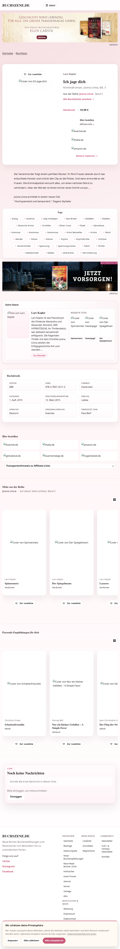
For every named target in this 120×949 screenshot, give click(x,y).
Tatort (87, 246)
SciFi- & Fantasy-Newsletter (107, 848)
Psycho (64, 239)
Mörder (19, 239)
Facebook (7, 871)
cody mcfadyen (50, 218)
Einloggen (16, 796)
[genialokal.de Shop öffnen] (21, 456)
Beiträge (68, 845)
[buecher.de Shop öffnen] (87, 131)
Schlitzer (102, 239)
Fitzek (82, 225)
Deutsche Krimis (26, 225)
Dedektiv (89, 218)
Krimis (94, 232)
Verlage (67, 891)
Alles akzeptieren (54, 940)
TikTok (6, 861)
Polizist (49, 239)
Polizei (34, 239)
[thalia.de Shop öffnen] (87, 140)
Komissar (16, 232)
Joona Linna (86, 93)
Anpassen (13, 940)
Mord (108, 232)
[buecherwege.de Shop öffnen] (60, 456)
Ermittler (46, 225)
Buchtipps (21, 53)
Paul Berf (86, 413)
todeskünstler (32, 252)
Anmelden (88, 845)
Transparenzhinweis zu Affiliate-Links (28, 465)
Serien (67, 886)
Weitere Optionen (85, 155)
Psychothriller (83, 239)
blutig (15, 218)
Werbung (68, 908)
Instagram (8, 866)
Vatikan (50, 252)
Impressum (69, 913)
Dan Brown (71, 218)
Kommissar (52, 232)
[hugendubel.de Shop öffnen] (99, 456)
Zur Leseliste (35, 74)
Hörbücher (69, 871)
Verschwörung (90, 252)
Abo (66, 896)
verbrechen (68, 252)
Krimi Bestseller (74, 232)
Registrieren (89, 850)
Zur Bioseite (39, 355)
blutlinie (30, 218)
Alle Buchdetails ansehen (77, 99)
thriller (101, 246)
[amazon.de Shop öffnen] (87, 149)
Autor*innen (70, 876)
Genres (67, 881)
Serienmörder (24, 246)
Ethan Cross (65, 225)
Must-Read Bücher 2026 (70, 865)
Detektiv (106, 218)
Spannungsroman (67, 246)
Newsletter (107, 840)
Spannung (44, 246)
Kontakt (105, 856)
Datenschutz (70, 918)
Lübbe (84, 400)
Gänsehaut (99, 225)
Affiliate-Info (86, 124)
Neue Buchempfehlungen (71, 857)
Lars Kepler (69, 74)
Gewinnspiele (70, 850)
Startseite (7, 53)
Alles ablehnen (31, 940)
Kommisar (34, 232)
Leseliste (87, 840)
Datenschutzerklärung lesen (81, 933)
